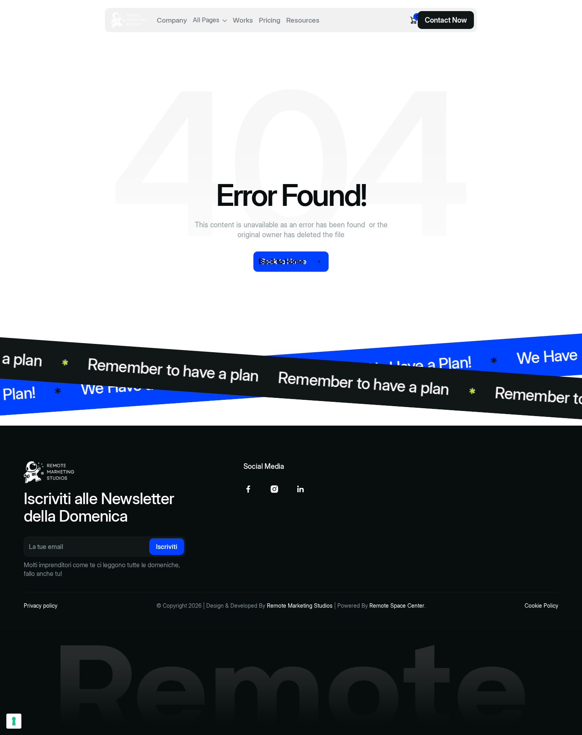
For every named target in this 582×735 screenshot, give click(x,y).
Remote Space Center (396, 605)
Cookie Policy (541, 605)
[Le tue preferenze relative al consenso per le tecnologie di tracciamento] (13, 721)
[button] (210, 19)
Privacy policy (40, 605)
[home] (128, 19)
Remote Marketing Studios (300, 605)
